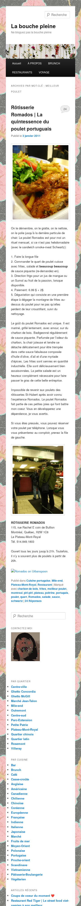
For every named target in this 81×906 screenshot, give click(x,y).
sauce (56, 597)
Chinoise (17, 803)
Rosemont (18, 743)
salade (46, 597)
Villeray (16, 748)
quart (23, 597)
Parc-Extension (21, 720)
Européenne (19, 812)
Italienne (17, 827)
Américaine (19, 789)
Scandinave (19, 865)
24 (65, 109)
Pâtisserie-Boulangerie (27, 874)
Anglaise (17, 784)
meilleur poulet (56, 589)
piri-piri (28, 593)
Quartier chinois (22, 734)
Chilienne (17, 798)
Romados (34, 597)
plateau (39, 593)
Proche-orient (20, 860)
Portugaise (18, 855)
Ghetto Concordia (23, 691)
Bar (13, 765)
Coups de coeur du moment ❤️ (32, 895)
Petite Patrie (19, 725)
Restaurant (45, 585)
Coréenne (17, 808)
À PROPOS (35, 63)
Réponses (33, 601)
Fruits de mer (20, 841)
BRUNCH (54, 63)
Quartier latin (20, 739)
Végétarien (18, 879)
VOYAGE (44, 72)
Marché (16, 836)
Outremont (18, 710)
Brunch (16, 770)
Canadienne (19, 793)
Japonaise (18, 831)
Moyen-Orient (20, 846)
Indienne (17, 822)
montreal (16, 593)
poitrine (50, 593)
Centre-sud (18, 715)
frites (42, 589)
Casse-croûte (20, 779)
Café (14, 774)
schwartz (17, 601)
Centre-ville (19, 687)
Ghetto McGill (20, 696)
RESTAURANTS (22, 72)
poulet (15, 597)
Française (18, 817)
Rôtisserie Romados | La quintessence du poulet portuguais (31, 118)
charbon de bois (28, 589)
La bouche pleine (33, 26)
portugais (62, 593)
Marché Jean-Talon (24, 701)
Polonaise (18, 850)
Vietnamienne (20, 870)
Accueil (16, 63)
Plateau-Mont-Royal (23, 585)
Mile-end (57, 580)
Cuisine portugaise (38, 580)
